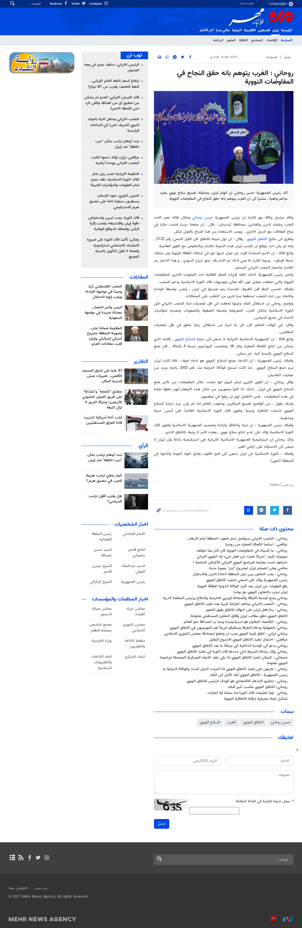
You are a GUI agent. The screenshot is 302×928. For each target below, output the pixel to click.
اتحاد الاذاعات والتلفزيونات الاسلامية (101, 662)
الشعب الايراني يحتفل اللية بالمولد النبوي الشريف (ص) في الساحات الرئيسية (113, 124)
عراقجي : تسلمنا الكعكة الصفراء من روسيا (256, 544)
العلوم (231, 40)
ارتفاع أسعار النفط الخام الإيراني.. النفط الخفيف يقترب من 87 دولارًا (113, 84)
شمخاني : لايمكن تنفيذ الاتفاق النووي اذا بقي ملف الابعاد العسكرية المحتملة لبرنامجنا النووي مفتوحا (224, 660)
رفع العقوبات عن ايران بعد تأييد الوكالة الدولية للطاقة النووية (242, 586)
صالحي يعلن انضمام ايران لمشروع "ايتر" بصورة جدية (248, 568)
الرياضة (218, 40)
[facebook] (29, 858)
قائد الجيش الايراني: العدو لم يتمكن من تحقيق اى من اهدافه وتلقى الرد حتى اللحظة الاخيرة (111, 103)
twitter (76, 4)
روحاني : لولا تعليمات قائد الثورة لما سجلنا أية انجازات (247, 693)
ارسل (161, 824)
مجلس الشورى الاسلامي (134, 627)
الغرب (231, 722)
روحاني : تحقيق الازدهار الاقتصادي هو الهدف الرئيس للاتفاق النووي (237, 681)
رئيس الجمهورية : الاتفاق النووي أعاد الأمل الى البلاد (249, 675)
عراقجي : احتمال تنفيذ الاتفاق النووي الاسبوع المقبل (248, 640)
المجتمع (257, 40)
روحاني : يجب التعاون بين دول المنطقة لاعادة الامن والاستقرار (240, 574)
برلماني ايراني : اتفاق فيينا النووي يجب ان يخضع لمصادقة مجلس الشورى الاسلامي (226, 634)
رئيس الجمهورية (133, 582)
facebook (56, 4)
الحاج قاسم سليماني (136, 552)
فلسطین (264, 30)
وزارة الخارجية (102, 641)
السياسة (286, 40)
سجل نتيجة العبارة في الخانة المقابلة (264, 801)
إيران (275, 30)
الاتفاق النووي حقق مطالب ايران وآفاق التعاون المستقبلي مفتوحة (239, 616)
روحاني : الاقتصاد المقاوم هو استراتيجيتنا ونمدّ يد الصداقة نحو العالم (236, 622)
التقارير (141, 361)
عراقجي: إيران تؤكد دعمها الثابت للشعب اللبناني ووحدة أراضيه (115, 160)
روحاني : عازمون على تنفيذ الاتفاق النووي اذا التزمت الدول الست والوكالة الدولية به (225, 669)
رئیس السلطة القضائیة (102, 536)
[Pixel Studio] (270, 919)
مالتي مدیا (223, 30)
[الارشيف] (12, 858)
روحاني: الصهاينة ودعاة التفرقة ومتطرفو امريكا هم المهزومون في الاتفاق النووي (229, 628)
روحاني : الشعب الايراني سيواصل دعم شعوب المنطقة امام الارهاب (237, 539)
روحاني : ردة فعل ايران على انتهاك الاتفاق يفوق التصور (247, 610)
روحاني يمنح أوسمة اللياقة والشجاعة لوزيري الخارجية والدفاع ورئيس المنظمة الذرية (225, 598)
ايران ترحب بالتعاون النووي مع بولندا (260, 592)
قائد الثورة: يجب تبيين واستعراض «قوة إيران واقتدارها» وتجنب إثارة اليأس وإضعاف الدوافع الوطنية (113, 223)
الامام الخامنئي (134, 534)
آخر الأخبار (206, 30)
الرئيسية (286, 30)
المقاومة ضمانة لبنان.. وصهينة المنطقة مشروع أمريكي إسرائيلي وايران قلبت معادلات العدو (104, 336)
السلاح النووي (185, 339)
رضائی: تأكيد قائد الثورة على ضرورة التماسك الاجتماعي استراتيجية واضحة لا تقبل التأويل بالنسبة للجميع (113, 248)
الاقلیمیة (250, 30)
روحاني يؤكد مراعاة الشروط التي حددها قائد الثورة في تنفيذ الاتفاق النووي (232, 652)
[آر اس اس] (20, 858)
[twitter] (38, 858)
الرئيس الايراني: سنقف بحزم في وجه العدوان (111, 67)
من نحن (41, 888)
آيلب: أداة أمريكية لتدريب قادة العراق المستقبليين (103, 420)
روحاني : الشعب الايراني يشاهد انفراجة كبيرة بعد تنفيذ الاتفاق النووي (236, 604)
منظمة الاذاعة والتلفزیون (135, 643)
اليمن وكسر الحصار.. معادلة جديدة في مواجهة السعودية (103, 313)
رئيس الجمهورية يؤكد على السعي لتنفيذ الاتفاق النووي (247, 580)
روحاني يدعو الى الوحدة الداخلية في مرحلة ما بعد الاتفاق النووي (240, 646)
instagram (96, 4)
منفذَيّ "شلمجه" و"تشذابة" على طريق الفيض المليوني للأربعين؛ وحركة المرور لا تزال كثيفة (102, 400)
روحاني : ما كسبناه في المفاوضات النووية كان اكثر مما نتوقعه (242, 551)
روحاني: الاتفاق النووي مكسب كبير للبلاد (258, 687)
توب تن (134, 55)
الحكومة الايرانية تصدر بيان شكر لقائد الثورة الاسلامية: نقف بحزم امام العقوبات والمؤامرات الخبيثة (115, 179)
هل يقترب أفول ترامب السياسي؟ (105, 498)
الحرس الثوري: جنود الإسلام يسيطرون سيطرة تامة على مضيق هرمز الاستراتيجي (114, 201)
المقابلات (138, 277)
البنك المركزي (135, 657)
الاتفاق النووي (257, 239)
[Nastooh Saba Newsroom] (285, 919)
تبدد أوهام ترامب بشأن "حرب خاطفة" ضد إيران (117, 144)
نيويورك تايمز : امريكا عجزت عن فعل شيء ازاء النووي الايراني (242, 557)
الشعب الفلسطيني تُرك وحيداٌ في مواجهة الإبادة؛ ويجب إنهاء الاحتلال (103, 292)
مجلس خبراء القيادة (136, 611)
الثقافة (243, 40)
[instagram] (46, 858)
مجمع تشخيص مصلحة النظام (100, 627)
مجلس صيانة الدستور (102, 611)
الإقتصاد (272, 40)
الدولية (237, 30)
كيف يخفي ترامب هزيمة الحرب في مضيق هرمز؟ (104, 478)
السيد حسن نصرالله (103, 552)
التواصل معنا (18, 888)
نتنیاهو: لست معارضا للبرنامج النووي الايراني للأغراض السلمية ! (240, 562)
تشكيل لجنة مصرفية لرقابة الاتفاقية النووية (256, 699)
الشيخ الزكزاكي (101, 582)
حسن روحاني (202, 218)
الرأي (143, 446)
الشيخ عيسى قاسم (102, 569)
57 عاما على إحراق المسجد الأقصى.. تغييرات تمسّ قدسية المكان (102, 376)
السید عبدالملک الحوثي (133, 569)
